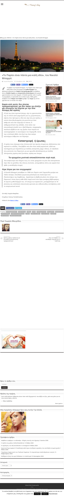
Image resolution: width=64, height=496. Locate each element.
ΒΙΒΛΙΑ (9, 38)
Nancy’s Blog (14, 200)
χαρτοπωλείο (5, 215)
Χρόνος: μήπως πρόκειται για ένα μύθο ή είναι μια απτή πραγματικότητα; (12, 239)
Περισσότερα (53, 493)
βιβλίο (29, 211)
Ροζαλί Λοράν (45, 213)
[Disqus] (32, 264)
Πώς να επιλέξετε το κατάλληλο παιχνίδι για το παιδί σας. (53, 239)
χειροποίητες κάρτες (16, 215)
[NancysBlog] (32, 4)
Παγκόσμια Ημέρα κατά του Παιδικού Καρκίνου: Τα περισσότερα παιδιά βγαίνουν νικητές (27, 452)
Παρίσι (27, 213)
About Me (28, 485)
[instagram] (32, 487)
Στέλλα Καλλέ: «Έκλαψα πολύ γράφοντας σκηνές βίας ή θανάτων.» (54, 114)
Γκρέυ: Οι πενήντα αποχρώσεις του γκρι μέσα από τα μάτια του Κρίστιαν (53, 98)
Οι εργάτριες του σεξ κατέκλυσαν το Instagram (15, 445)
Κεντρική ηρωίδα (41, 211)
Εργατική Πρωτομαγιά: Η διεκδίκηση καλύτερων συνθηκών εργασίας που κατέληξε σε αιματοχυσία (30, 448)
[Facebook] (31, 487)
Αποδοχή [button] (37, 493)
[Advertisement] (32, 20)
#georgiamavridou (12, 211)
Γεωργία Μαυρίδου (8, 81)
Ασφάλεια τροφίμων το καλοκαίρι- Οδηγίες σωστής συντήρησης (20, 440)
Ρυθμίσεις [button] (45, 493)
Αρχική (4, 38)
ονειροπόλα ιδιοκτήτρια (18, 213)
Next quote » (59, 403)
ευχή (34, 211)
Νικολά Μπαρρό (5, 213)
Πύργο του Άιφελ (36, 213)
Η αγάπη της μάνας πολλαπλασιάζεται (12, 443)
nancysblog (22, 211)
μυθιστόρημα (59, 211)
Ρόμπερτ (53, 213)
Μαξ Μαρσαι (51, 211)
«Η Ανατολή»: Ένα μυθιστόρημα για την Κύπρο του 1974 (53, 131)
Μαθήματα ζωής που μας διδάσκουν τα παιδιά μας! (16, 456)
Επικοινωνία (35, 485)
